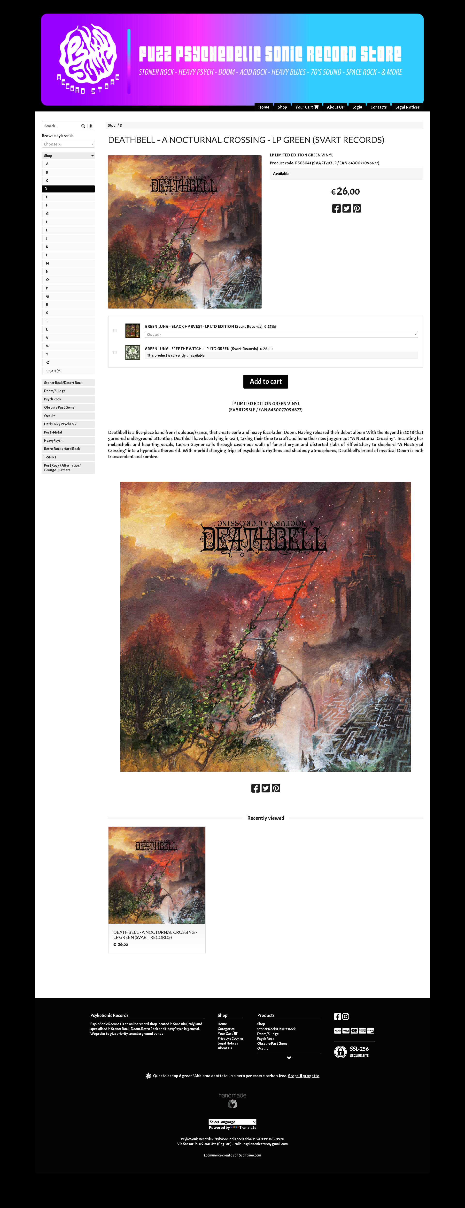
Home (263, 107)
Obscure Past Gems (59, 407)
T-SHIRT (50, 457)
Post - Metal (53, 432)
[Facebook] (337, 1018)
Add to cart (266, 381)
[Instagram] (345, 1018)
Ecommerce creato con (232, 1155)
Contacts (379, 107)
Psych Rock (52, 399)
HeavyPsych (53, 440)
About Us (335, 107)
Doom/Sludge (54, 391)
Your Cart (304, 107)
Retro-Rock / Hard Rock (62, 448)
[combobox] (281, 334)
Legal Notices (407, 107)
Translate (248, 1127)
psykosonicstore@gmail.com (265, 1144)
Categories (226, 1028)
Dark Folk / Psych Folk (60, 424)
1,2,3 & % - (54, 370)
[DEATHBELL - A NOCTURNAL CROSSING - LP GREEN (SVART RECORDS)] (185, 232)
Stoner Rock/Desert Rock (63, 382)
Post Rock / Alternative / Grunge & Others (62, 467)
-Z (47, 362)
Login (357, 107)
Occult (49, 415)
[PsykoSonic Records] (232, 59)
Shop (282, 107)
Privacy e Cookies (231, 1038)
